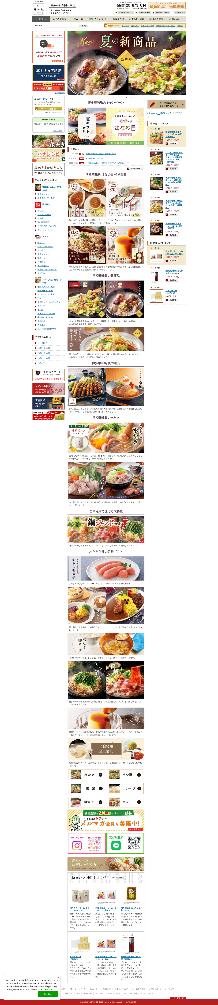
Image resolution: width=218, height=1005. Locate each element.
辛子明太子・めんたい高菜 (49, 302)
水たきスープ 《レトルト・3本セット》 (80, 909)
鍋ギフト (41, 243)
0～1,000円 (42, 343)
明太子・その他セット (47, 269)
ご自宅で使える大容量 (47, 226)
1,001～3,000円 (44, 348)
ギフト (45, 236)
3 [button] (126, 97)
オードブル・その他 (46, 313)
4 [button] (131, 97)
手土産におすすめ (45, 317)
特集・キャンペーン (77, 989)
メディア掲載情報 (84, 993)
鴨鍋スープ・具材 (45, 290)
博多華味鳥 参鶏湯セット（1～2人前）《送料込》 (174, 225)
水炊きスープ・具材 (46, 198)
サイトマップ (168, 989)
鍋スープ (41, 306)
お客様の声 (106, 989)
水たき (180, 26)
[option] (127, 63)
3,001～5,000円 (44, 353)
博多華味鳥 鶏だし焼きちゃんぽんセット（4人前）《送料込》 (174, 204)
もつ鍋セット (43, 262)
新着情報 (69, 993)
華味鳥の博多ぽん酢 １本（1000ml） (131, 958)
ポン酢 (40, 310)
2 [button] (121, 97)
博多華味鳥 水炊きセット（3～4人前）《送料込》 (174, 134)
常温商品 (41, 325)
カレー (40, 298)
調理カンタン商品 (45, 246)
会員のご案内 (60, 93)
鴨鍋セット (42, 258)
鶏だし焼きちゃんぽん (165, 26)
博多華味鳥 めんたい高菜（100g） (131, 909)
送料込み (41, 273)
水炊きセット (43, 194)
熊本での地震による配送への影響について (101, 154)
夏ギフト (135, 26)
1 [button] (117, 97)
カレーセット (43, 266)
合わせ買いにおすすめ (47, 329)
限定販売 (46, 204)
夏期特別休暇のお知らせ (95, 158)
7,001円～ (42, 363)
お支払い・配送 (121, 989)
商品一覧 (94, 989)
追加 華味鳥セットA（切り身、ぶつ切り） (106, 909)
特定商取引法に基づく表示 (141, 993)
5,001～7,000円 (44, 358)
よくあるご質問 (138, 989)
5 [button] (136, 97)
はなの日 (125, 26)
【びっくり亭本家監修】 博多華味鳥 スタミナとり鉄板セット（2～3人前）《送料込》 (174, 157)
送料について (57, 130)
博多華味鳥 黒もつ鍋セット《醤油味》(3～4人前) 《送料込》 (174, 181)
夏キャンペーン (44, 215)
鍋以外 (40, 250)
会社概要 (99, 993)
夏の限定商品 (43, 222)
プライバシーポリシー (116, 993)
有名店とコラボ (147, 26)
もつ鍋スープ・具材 (46, 294)
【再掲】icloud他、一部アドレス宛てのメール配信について (107, 163)
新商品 (40, 218)
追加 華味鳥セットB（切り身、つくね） (106, 958)
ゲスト (45, 99)
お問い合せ (154, 989)
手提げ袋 (41, 321)
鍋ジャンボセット (45, 230)
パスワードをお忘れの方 (54, 112)
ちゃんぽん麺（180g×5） (75, 958)
